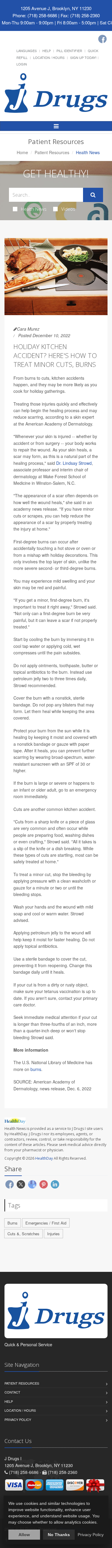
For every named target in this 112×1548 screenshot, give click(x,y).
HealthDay (44, 1158)
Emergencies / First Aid (45, 1223)
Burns (12, 1223)
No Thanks (59, 1534)
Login (21, 64)
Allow (24, 1534)
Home (22, 152)
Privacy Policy (17, 1419)
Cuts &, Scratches (23, 1233)
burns (35, 1069)
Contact (12, 1392)
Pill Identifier (69, 50)
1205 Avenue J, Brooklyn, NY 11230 (56, 8)
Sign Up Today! (83, 57)
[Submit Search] (93, 195)
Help (46, 50)
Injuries (53, 1233)
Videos (68, 209)
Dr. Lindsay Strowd (74, 463)
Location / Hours (49, 57)
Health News (34, 209)
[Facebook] (102, 39)
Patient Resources (52, 152)
